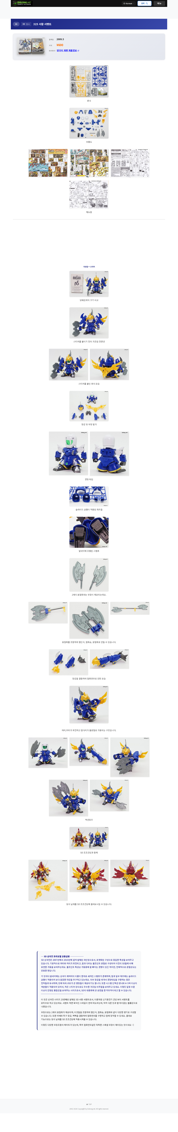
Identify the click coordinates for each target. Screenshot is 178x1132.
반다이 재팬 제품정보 (67, 50)
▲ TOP (89, 1104)
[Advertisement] (89, 13)
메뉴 (159, 3)
